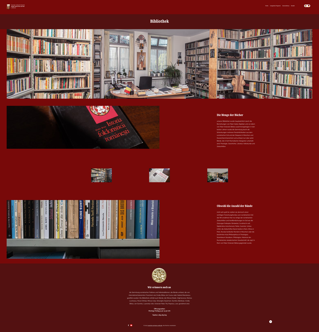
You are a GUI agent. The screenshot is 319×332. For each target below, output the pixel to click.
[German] (308, 6)
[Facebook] (128, 325)
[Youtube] (131, 325)
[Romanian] (305, 6)
